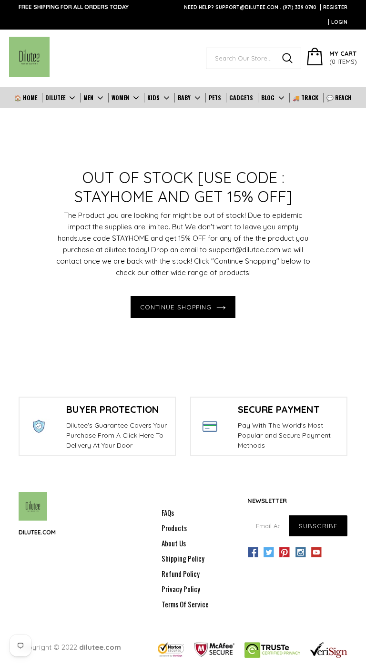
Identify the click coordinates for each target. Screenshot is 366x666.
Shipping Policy (183, 558)
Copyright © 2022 (70, 647)
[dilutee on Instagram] (300, 552)
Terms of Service (185, 604)
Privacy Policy (181, 589)
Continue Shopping (176, 307)
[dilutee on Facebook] (253, 552)
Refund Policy (181, 573)
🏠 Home (25, 97)
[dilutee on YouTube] (316, 552)
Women (120, 97)
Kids (153, 97)
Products (174, 528)
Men (88, 97)
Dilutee (55, 97)
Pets (215, 97)
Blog (267, 97)
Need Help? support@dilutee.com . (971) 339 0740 (250, 7)
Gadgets (241, 97)
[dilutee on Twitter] (268, 552)
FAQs (168, 512)
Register (335, 7)
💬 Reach (339, 97)
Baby (184, 97)
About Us (174, 543)
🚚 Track (305, 97)
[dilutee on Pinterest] (284, 552)
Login (339, 22)
